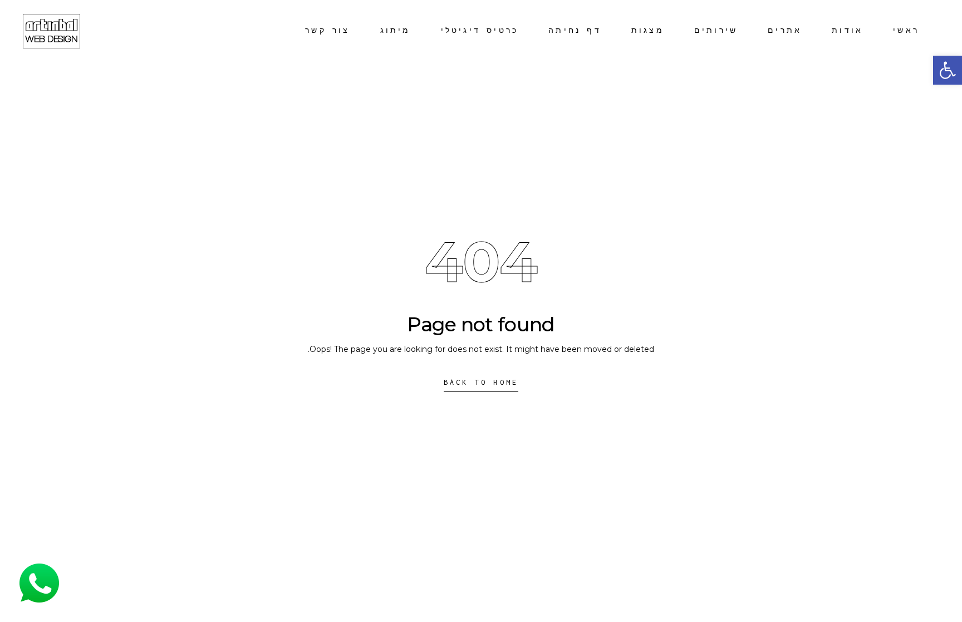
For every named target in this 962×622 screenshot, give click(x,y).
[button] (947, 70)
